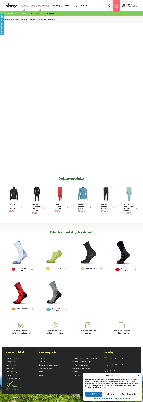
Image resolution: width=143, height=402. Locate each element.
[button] (138, 375)
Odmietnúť (110, 394)
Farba (38, 69)
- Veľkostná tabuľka (42, 58)
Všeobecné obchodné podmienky (103, 398)
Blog (75, 6)
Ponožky (24, 6)
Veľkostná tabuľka (45, 368)
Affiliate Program (78, 375)
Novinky (41, 375)
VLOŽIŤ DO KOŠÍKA (42, 87)
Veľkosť (38, 58)
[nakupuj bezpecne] (13, 390)
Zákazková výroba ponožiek (49, 365)
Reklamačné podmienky (81, 368)
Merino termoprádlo (40, 6)
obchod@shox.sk (116, 359)
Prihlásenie (42, 362)
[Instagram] (113, 371)
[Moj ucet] (109, 5)
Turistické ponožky (12, 368)
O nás (41, 372)
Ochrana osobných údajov (123, 398)
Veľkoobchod (43, 358)
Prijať (93, 394)
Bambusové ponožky (13, 379)
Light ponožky (11, 365)
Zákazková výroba (61, 6)
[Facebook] (110, 371)
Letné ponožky (11, 362)
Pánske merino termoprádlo (43, 13)
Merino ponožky (11, 375)
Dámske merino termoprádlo (16, 13)
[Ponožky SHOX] (10, 5)
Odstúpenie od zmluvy (80, 365)
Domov (6, 19)
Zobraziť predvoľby (129, 394)
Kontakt (83, 6)
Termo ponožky (11, 372)
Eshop (12, 19)
